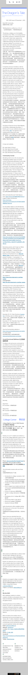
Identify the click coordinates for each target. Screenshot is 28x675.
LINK (10, 130)
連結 (13, 137)
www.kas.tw (10, 627)
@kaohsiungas (10, 639)
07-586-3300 (10, 632)
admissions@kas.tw (11, 625)
